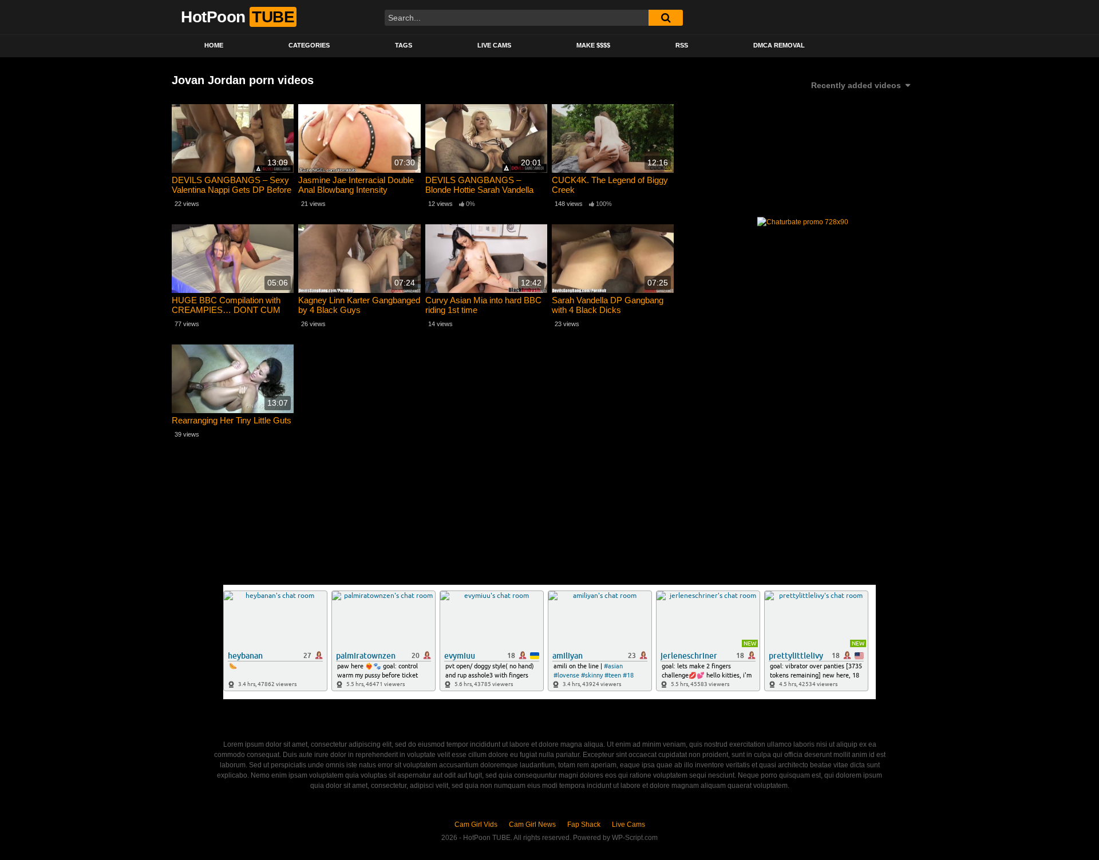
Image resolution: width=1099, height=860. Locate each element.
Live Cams (494, 45)
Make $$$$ (593, 45)
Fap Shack (583, 825)
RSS (681, 45)
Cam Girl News (532, 825)
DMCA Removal (779, 45)
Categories (309, 45)
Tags (403, 45)
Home (213, 45)
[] (666, 18)
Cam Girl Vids (475, 825)
